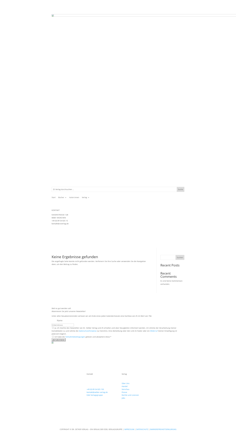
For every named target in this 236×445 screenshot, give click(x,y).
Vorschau (125, 389)
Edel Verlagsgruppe (95, 395)
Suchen (180, 257)
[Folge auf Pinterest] (168, 375)
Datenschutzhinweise (87, 331)
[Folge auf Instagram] (54, 231)
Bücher (61, 198)
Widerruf (154, 331)
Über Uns (125, 383)
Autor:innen (74, 198)
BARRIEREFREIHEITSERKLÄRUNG (163, 429)
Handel (125, 386)
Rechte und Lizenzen (130, 395)
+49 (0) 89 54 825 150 (95, 389)
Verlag (84, 198)
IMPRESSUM (129, 429)
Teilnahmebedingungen (75, 337)
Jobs (123, 398)
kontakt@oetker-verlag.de (97, 392)
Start (54, 198)
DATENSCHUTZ (142, 429)
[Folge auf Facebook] (58, 231)
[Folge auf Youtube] (63, 231)
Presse (124, 392)
